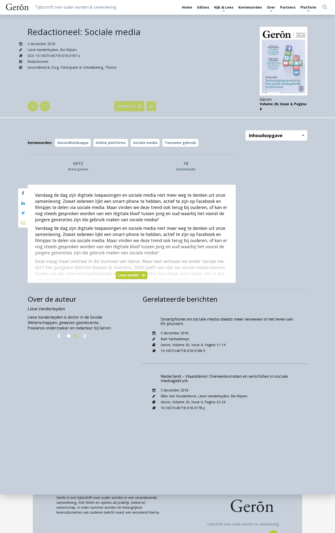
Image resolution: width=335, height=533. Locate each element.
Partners (288, 7)
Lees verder (129, 275)
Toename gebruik (180, 142)
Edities (203, 7)
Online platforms (111, 142)
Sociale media (145, 142)
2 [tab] (75, 336)
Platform (308, 7)
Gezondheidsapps (73, 142)
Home (187, 7)
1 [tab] (68, 336)
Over (271, 7)
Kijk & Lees (223, 7)
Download (126, 106)
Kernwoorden (250, 7)
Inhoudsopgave (266, 135)
